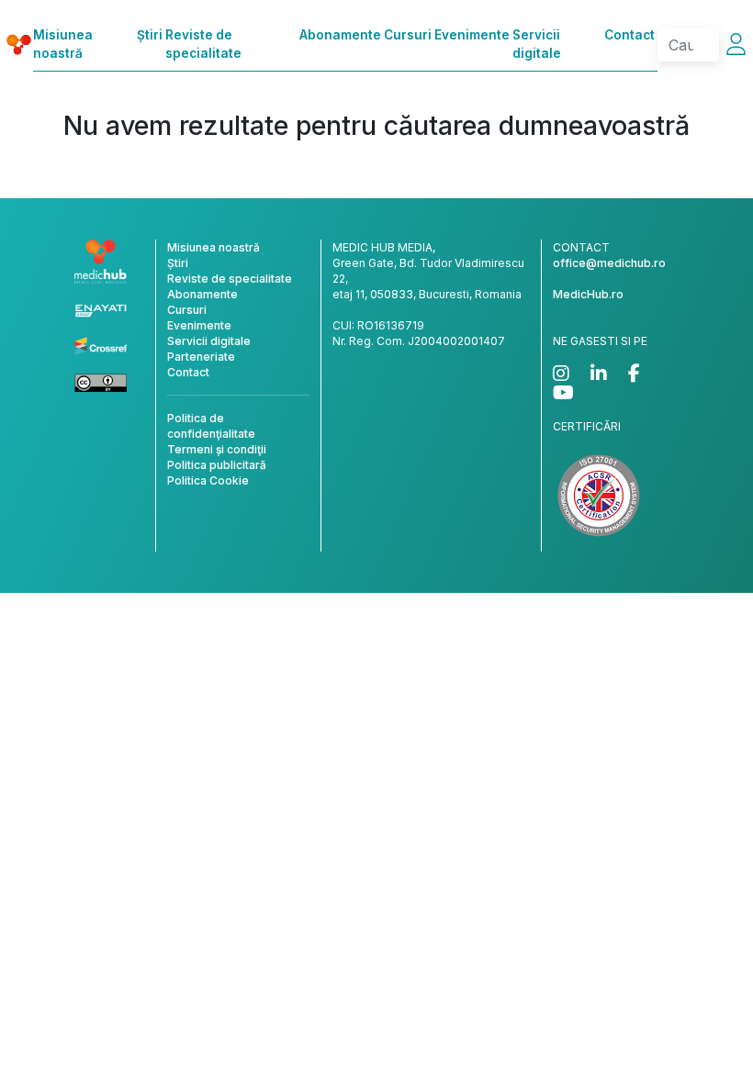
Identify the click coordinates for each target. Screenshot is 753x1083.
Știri (150, 35)
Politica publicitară (216, 465)
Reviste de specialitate (203, 44)
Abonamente (340, 35)
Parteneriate (201, 356)
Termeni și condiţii (216, 449)
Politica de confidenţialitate (211, 426)
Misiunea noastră (63, 44)
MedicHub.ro (588, 294)
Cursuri (408, 35)
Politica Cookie (208, 480)
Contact (629, 35)
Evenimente (472, 35)
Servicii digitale (536, 44)
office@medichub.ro (609, 263)
